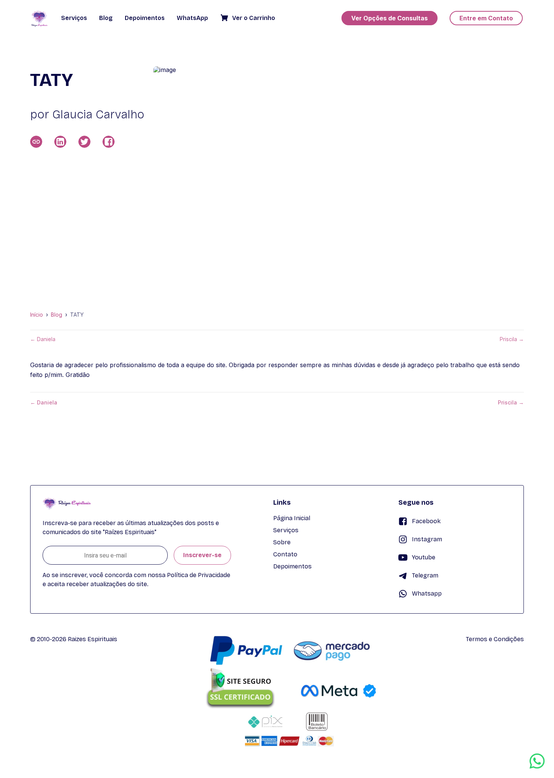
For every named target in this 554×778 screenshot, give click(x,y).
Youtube (423, 557)
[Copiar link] (36, 142)
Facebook (426, 521)
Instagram (427, 539)
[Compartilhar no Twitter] (84, 142)
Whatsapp (427, 593)
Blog (56, 315)
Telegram (425, 575)
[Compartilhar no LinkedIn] (60, 142)
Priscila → (512, 339)
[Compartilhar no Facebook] (109, 142)
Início (36, 315)
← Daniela (42, 339)
